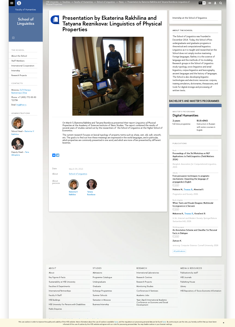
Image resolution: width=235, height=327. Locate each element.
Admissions (97, 272)
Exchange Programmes (102, 290)
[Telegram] (57, 155)
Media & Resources (191, 268)
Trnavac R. (188, 189)
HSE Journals (185, 277)
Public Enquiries (55, 309)
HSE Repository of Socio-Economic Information (200, 290)
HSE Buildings (54, 300)
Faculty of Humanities (26, 9)
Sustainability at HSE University (62, 281)
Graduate (97, 286)
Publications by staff (189, 272)
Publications (180, 143)
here (116, 322)
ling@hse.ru (21, 104)
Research (142, 268)
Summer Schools (100, 295)
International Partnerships (60, 290)
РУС (200, 3)
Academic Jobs (143, 295)
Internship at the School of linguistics (190, 17)
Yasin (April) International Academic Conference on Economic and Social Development (152, 302)
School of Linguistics (25, 21)
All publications (179, 251)
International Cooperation (22, 65)
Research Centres (144, 277)
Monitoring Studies (145, 286)
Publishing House (187, 281)
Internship (15, 70)
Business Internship (101, 304)
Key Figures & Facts (57, 277)
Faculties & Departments (59, 286)
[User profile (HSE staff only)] (215, 3)
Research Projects (19, 75)
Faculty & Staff (55, 295)
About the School (19, 56)
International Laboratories (148, 272)
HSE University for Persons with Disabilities (67, 304)
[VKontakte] (53, 155)
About (52, 268)
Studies (97, 268)
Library (183, 286)
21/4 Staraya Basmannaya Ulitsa (21, 91)
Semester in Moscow (102, 300)
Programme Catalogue (102, 277)
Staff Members (17, 60)
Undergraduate (99, 281)
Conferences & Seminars (147, 290)
